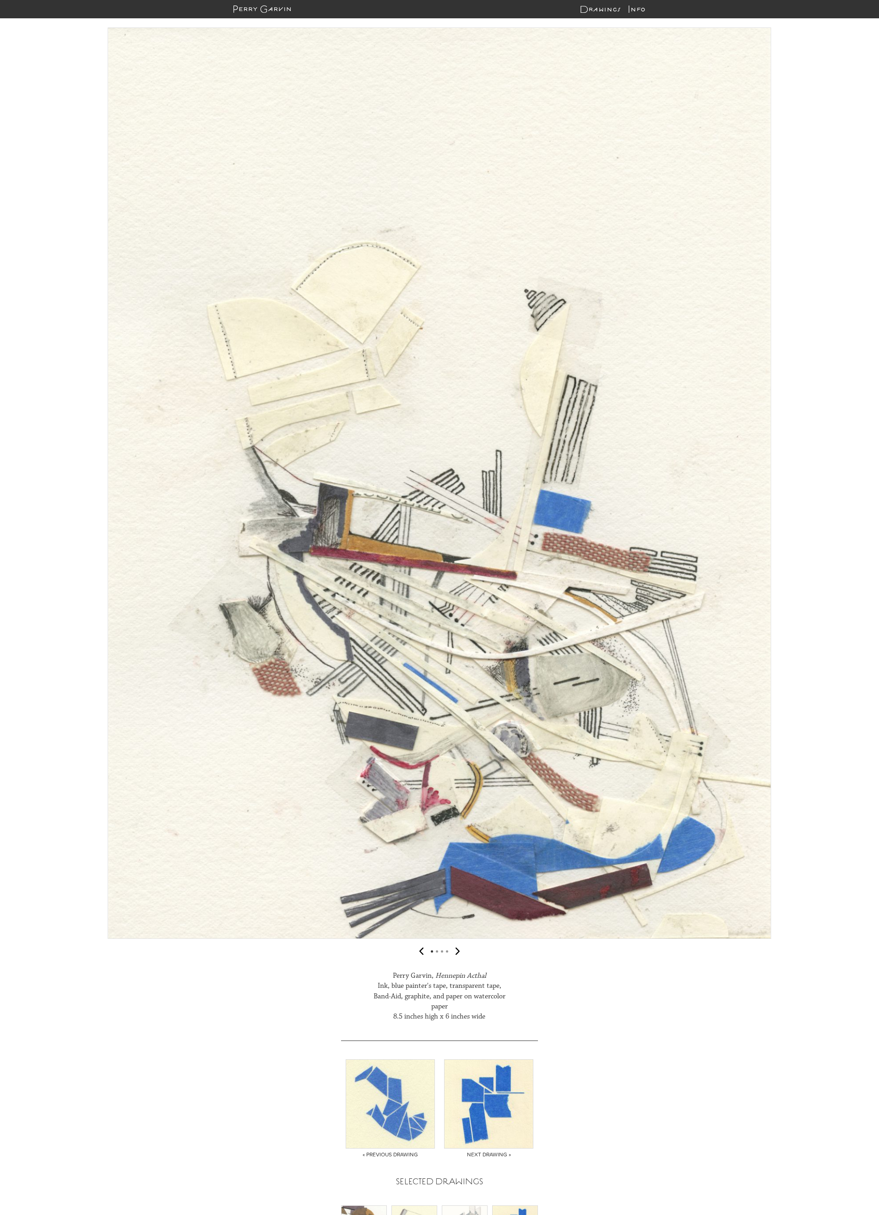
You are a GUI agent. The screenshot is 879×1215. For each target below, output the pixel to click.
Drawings (600, 9)
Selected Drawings (439, 1181)
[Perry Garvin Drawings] (262, 9)
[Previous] (16, 483)
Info (637, 9)
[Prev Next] (439, 483)
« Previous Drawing (390, 1154)
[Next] (863, 483)
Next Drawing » (489, 1154)
